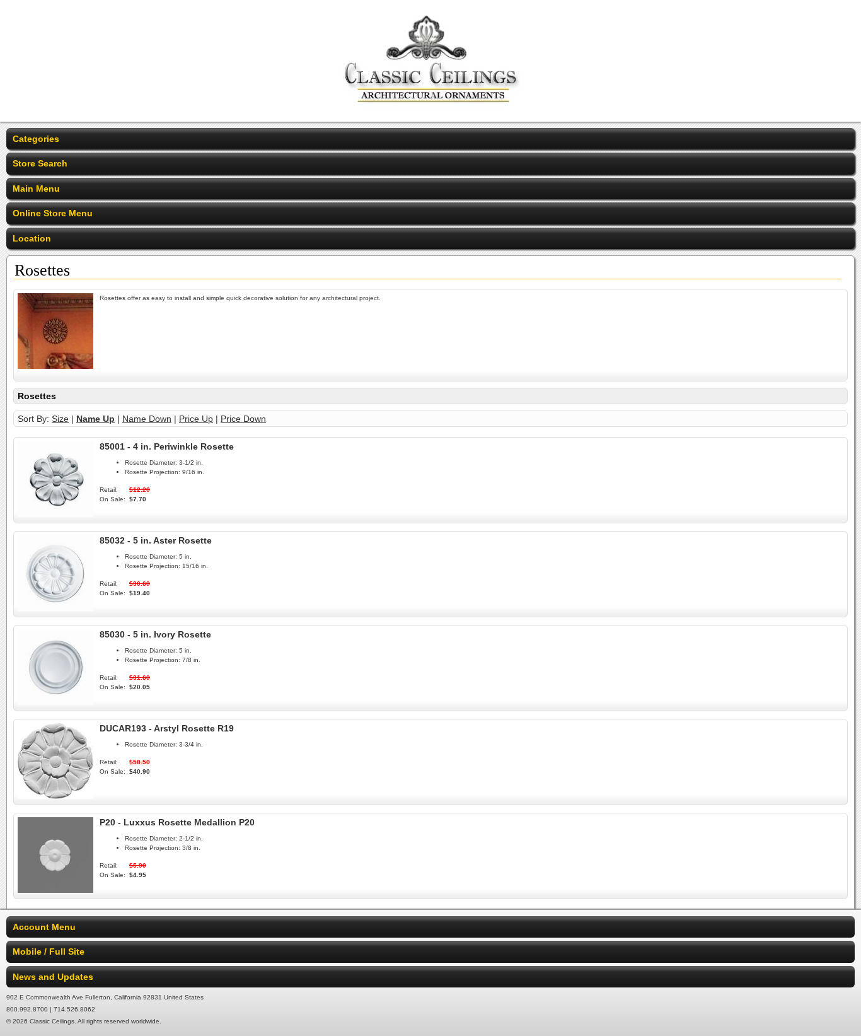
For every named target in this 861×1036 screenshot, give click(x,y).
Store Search (40, 163)
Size (60, 419)
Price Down (243, 419)
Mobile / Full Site (48, 951)
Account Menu (44, 927)
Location (32, 238)
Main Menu (36, 188)
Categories (36, 139)
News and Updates (53, 977)
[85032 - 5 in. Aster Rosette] (55, 608)
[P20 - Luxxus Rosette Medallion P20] (55, 890)
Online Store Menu (53, 213)
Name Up (95, 419)
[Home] (431, 113)
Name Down (146, 419)
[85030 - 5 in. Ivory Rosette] (55, 702)
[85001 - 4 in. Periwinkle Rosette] (55, 514)
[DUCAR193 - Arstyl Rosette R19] (55, 796)
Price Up (196, 419)
